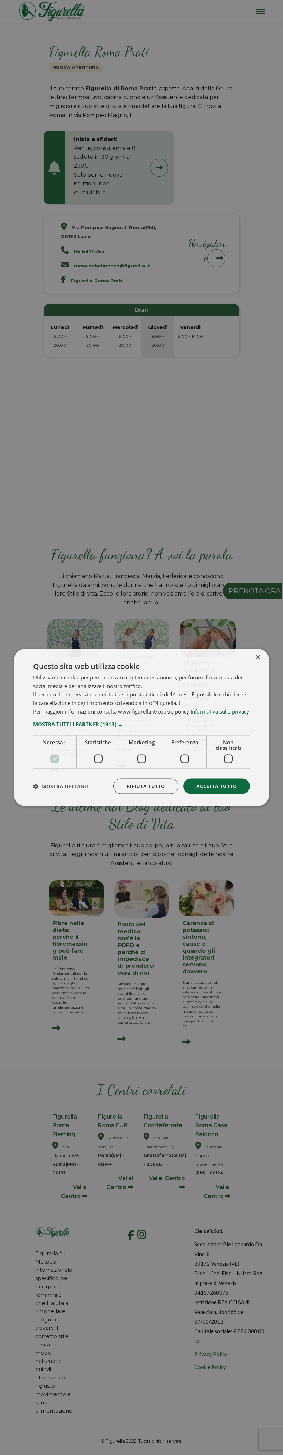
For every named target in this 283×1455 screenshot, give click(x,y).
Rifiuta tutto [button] (146, 786)
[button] (141, 724)
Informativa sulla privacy (220, 711)
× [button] (257, 657)
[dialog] (141, 727)
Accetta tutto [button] (216, 786)
